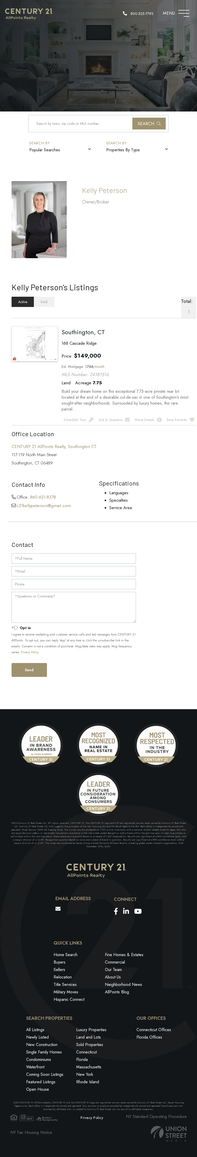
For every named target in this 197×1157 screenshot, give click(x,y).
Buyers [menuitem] (59, 962)
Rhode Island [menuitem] (87, 1082)
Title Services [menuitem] (65, 984)
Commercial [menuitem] (115, 962)
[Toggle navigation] (184, 12)
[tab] (23, 302)
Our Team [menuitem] (113, 970)
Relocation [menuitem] (63, 977)
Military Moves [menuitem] (66, 992)
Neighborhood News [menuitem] (123, 984)
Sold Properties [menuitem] (89, 1045)
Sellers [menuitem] (59, 970)
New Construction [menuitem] (41, 1045)
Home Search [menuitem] (65, 955)
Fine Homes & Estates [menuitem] (124, 955)
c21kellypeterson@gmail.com (44, 505)
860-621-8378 (43, 497)
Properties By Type (123, 150)
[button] (149, 123)
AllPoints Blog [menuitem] (117, 992)
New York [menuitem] (84, 1074)
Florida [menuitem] (82, 1059)
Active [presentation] (22, 301)
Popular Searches (44, 150)
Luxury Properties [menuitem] (91, 1030)
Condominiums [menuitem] (38, 1059)
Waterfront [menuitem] (35, 1067)
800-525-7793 (141, 13)
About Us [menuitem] (113, 977)
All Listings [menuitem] (35, 1030)
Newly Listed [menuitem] (37, 1037)
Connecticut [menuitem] (86, 1052)
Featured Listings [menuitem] (40, 1082)
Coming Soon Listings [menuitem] (44, 1074)
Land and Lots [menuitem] (88, 1037)
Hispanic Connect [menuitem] (69, 999)
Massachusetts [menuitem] (88, 1067)
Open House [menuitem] (37, 1089)
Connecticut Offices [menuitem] (153, 1030)
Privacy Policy (29, 652)
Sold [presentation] (44, 301)
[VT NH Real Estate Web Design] (169, 1134)
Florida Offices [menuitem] (149, 1037)
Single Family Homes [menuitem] (44, 1052)
